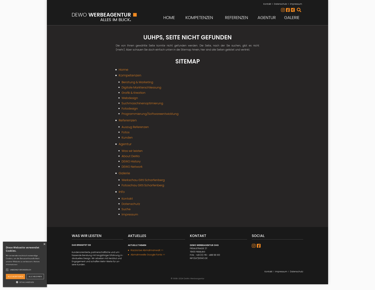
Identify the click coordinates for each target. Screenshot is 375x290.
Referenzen (236, 17)
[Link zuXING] (293, 10)
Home (169, 17)
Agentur (267, 17)
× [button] (44, 244)
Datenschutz (280, 3)
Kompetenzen (199, 17)
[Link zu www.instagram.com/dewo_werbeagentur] (283, 10)
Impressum (296, 3)
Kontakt (267, 3)
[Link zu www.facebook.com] (288, 10)
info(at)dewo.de (199, 258)
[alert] (25, 264)
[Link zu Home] (104, 17)
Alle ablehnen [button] (35, 276)
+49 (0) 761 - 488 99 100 (208, 255)
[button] (25, 282)
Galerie (291, 17)
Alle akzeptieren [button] (15, 276)
